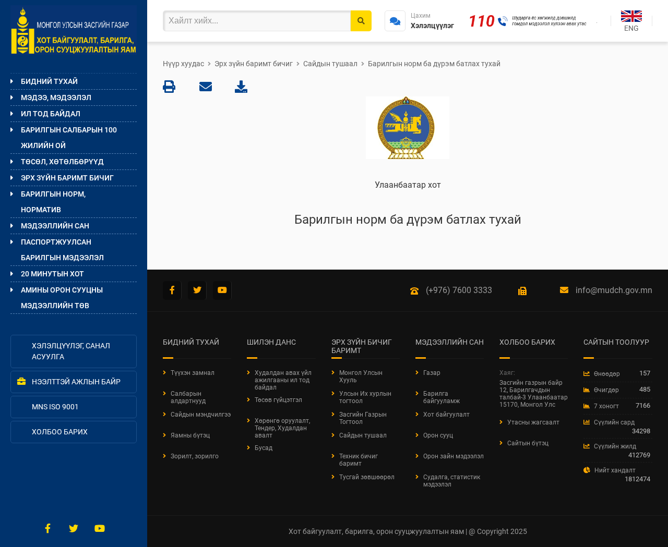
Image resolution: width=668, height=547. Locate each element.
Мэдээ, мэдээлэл (56, 97)
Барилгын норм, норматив (53, 202)
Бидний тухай (49, 81)
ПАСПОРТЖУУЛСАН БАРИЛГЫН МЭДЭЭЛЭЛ (62, 250)
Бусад (263, 448)
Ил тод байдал (50, 114)
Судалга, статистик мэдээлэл (451, 480)
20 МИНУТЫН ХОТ (52, 274)
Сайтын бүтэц (527, 443)
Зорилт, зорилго (195, 456)
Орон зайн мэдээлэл (453, 456)
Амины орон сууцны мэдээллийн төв (62, 298)
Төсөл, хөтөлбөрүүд (62, 161)
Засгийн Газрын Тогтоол (363, 418)
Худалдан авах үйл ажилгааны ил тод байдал (283, 380)
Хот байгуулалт (446, 414)
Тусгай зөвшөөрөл (367, 477)
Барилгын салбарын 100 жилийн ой (69, 138)
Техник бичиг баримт (358, 460)
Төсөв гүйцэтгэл (278, 400)
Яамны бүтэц (190, 435)
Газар (431, 372)
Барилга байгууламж (441, 397)
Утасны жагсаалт (533, 422)
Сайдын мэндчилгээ (201, 414)
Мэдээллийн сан (55, 226)
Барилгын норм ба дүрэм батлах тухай (434, 63)
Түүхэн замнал (192, 372)
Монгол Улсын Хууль (361, 376)
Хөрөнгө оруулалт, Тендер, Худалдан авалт (282, 428)
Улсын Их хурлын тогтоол (365, 397)
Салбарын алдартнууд (188, 397)
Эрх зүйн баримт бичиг (67, 178)
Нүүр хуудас (183, 63)
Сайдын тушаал (330, 63)
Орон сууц (438, 435)
